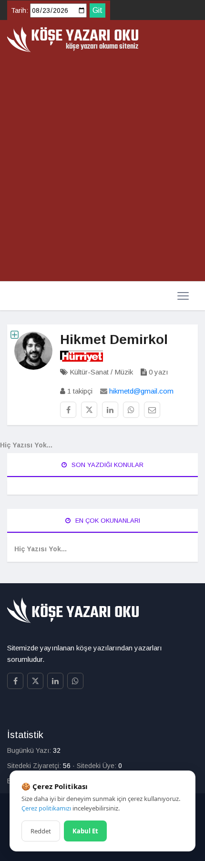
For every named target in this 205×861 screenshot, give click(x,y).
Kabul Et (85, 831)
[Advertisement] (102, 167)
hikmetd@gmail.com (141, 391)
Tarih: (19, 10)
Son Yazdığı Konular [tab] (107, 464)
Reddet (41, 831)
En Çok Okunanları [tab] (106, 520)
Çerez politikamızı (46, 808)
